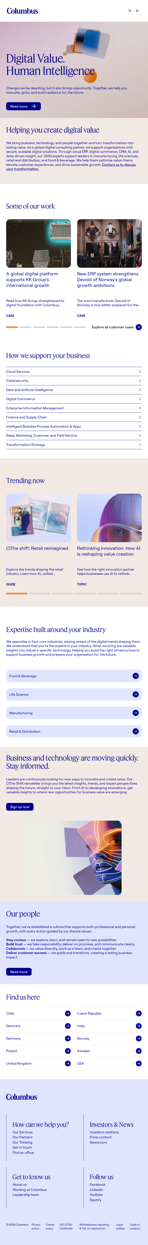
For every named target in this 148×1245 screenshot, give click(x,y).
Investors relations (104, 1132)
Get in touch (22, 1147)
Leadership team (26, 1194)
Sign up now (19, 807)
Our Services (23, 1132)
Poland (11, 1051)
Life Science (19, 694)
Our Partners (22, 1137)
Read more (19, 106)
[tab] (12, 327)
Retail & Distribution (24, 731)
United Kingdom (19, 1063)
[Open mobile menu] (137, 11)
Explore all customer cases (113, 327)
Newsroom (98, 1142)
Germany (13, 1038)
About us (20, 1184)
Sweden (83, 1051)
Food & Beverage (22, 676)
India (81, 1026)
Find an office (23, 1152)
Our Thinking (22, 1142)
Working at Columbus (30, 1189)
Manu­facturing (21, 713)
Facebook (97, 1184)
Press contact (101, 1137)
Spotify (95, 1200)
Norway (83, 1038)
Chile (10, 1013)
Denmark (13, 1026)
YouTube (96, 1194)
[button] (74, 371)
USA (80, 1063)
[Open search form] (129, 10)
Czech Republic (89, 1013)
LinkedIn (96, 1189)
